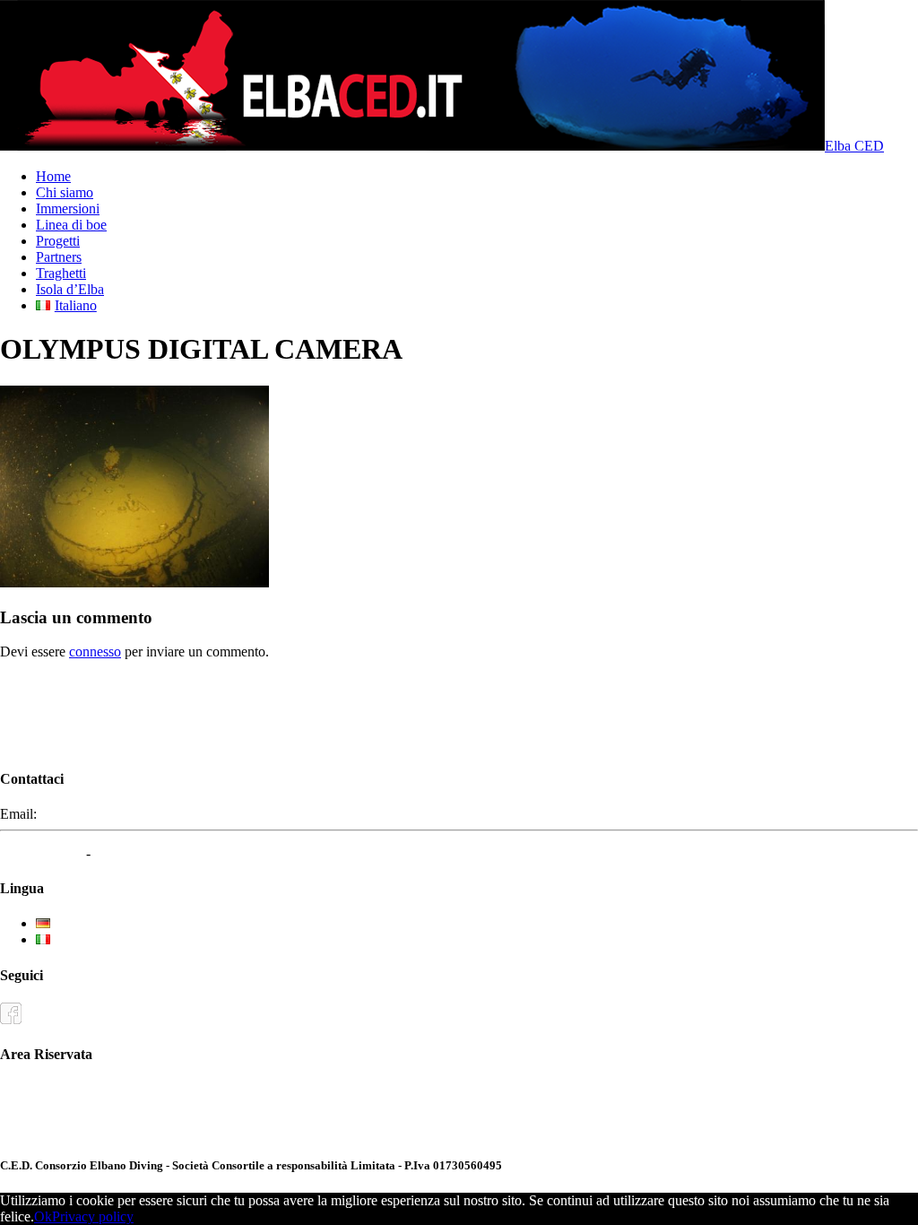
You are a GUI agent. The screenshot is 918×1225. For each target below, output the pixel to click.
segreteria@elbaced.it (100, 813)
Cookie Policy (134, 853)
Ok (43, 1216)
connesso (95, 651)
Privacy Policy (41, 853)
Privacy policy (93, 1216)
